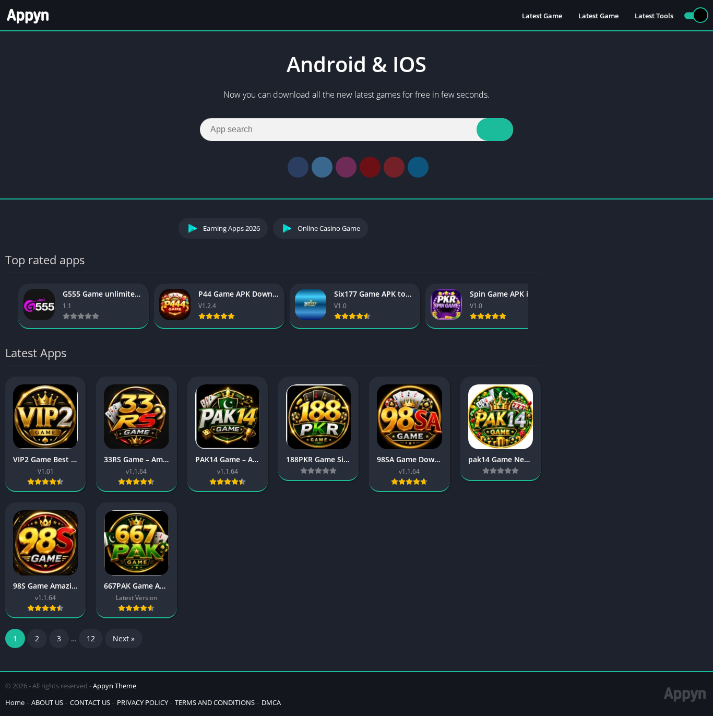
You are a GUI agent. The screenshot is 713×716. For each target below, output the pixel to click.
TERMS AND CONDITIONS (215, 702)
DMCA (271, 702)
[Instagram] (346, 167)
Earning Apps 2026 (231, 228)
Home (15, 702)
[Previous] (8, 306)
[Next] (537, 306)
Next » (124, 638)
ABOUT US (47, 702)
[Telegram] (418, 167)
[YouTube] (370, 167)
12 (91, 638)
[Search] (495, 129)
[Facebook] (298, 167)
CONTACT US (90, 702)
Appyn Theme (114, 685)
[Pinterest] (394, 167)
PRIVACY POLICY (142, 702)
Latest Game (542, 15)
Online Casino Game (329, 228)
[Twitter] (322, 167)
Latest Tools (654, 15)
